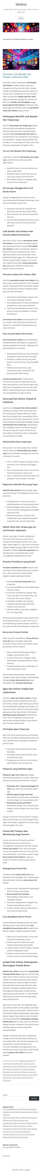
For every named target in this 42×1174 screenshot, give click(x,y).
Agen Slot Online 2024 (15, 1064)
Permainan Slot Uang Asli (11, 1072)
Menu (21, 18)
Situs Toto (6, 1156)
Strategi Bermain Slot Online (22, 1078)
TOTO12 (21, 4)
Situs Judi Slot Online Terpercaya (18, 1075)
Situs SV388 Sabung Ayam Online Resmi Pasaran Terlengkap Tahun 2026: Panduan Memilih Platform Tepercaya (20, 1112)
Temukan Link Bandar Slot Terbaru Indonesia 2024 (17, 76)
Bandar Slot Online (26, 1061)
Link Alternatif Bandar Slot (19, 1066)
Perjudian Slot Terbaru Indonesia (23, 1069)
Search (5, 1095)
